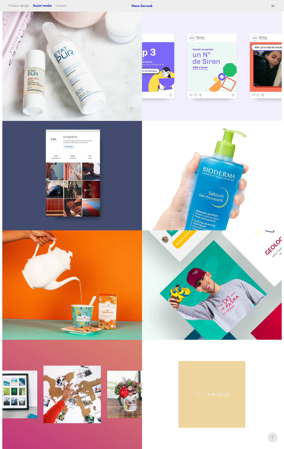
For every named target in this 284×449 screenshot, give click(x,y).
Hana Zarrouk (142, 6)
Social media (42, 6)
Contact (61, 6)
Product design (19, 6)
